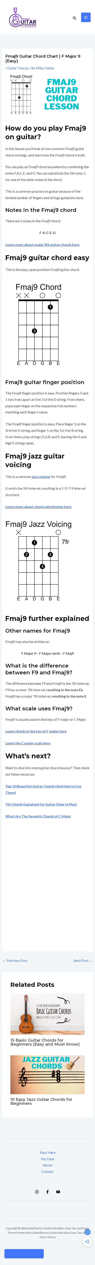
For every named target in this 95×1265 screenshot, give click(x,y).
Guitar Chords (17, 68)
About (47, 1165)
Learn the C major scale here (27, 743)
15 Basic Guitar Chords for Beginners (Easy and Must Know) (45, 1042)
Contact (48, 1172)
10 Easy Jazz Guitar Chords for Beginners (41, 1101)
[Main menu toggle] (86, 17)
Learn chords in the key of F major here (35, 731)
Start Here (47, 1153)
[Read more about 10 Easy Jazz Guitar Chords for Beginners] (47, 1074)
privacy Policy (24, 1253)
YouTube (47, 1159)
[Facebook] (47, 1192)
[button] (75, 17)
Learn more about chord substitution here (38, 507)
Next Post (83, 961)
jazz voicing (41, 477)
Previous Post (14, 961)
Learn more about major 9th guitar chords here (42, 245)
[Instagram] (37, 1192)
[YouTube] (58, 1192)
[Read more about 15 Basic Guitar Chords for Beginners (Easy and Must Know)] (47, 1014)
